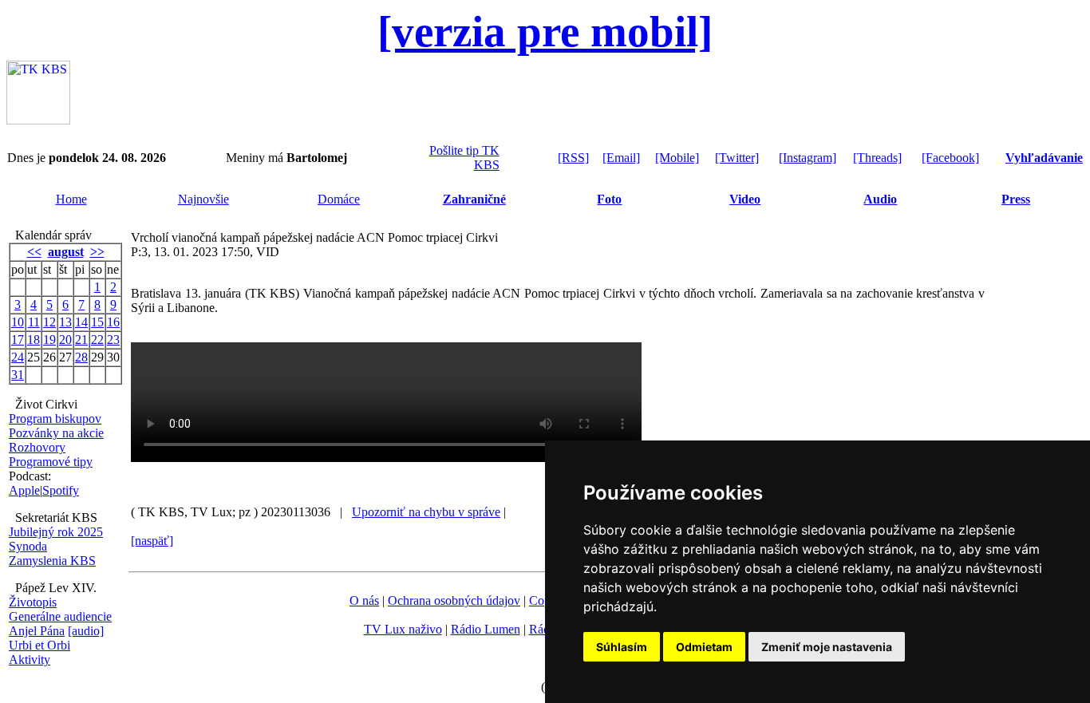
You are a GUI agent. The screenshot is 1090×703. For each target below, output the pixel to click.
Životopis (33, 602)
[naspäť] (152, 540)
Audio (880, 199)
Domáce (339, 199)
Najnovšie (203, 199)
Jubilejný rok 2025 (56, 532)
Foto (609, 199)
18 (33, 339)
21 (81, 339)
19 (49, 339)
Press (1015, 199)
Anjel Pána (37, 631)
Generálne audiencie (60, 616)
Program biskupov (55, 418)
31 (17, 374)
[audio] (86, 631)
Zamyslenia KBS (52, 560)
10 (17, 322)
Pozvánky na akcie (56, 433)
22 (97, 339)
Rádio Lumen (485, 629)
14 (81, 322)
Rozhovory (37, 447)
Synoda (28, 546)
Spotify (60, 490)
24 (17, 357)
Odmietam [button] (704, 647)
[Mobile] (677, 157)
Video (744, 199)
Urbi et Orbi (39, 645)
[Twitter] (737, 157)
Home (71, 199)
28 (81, 357)
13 (65, 322)
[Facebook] (950, 157)
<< (34, 252)
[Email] (621, 157)
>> (97, 252)
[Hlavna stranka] (38, 120)
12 (49, 322)
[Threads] (877, 157)
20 (65, 339)
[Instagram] (807, 157)
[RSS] (573, 157)
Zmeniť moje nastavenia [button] (826, 647)
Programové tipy (51, 461)
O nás (364, 600)
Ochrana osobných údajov (454, 600)
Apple (24, 490)
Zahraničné (474, 199)
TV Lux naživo (403, 629)
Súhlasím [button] (621, 647)
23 (113, 339)
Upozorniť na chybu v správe (426, 512)
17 (17, 339)
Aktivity (29, 659)
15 (97, 322)
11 (34, 322)
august (66, 252)
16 (113, 322)
